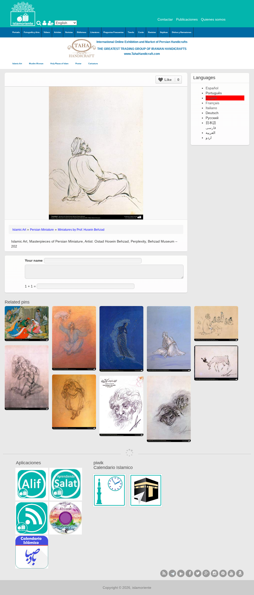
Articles (57, 32)
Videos (47, 32)
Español (212, 88)
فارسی (211, 127)
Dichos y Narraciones (181, 32)
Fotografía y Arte (31, 32)
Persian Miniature (42, 229)
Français (212, 103)
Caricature (93, 64)
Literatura (94, 32)
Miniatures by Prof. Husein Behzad (81, 229)
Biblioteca (81, 32)
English (211, 98)
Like (171, 80)
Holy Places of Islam (59, 64)
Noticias (69, 32)
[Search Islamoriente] (39, 24)
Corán (141, 32)
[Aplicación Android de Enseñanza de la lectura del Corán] (31, 484)
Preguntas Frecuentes (113, 32)
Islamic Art (17, 64)
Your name (34, 260)
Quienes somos (213, 19)
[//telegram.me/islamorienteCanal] (172, 573)
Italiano (211, 108)
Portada (16, 32)
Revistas (152, 32)
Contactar (165, 19)
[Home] (22, 13)
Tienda (131, 32)
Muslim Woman (36, 64)
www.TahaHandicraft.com (142, 54)
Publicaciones (187, 19)
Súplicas (164, 32)
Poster (78, 64)
